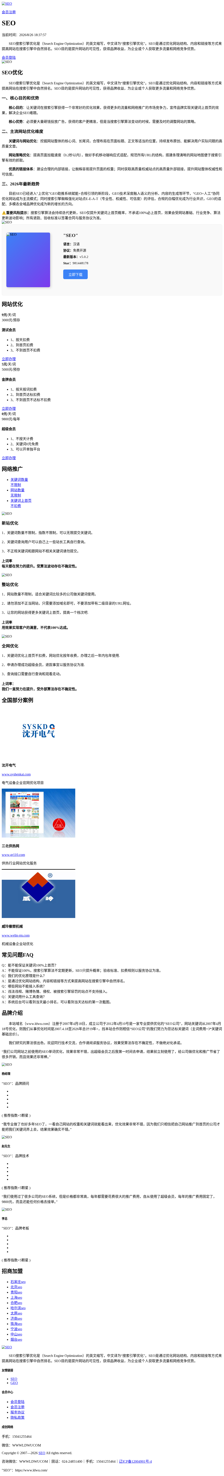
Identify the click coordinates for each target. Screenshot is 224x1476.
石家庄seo (18, 1282)
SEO (13, 1379)
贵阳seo (16, 1292)
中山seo (16, 1334)
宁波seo (16, 1329)
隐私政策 (17, 1417)
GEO (14, 1383)
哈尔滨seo (18, 1308)
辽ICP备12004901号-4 (135, 1461)
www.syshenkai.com (16, 774)
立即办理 (9, 359)
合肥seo (16, 1303)
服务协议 (17, 1412)
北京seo (16, 1287)
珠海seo (16, 1324)
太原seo (16, 1313)
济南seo (16, 1318)
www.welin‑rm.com (16, 935)
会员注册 (9, 12)
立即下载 (75, 274)
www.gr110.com (13, 855)
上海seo (16, 1297)
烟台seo (16, 1339)
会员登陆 (9, 57)
